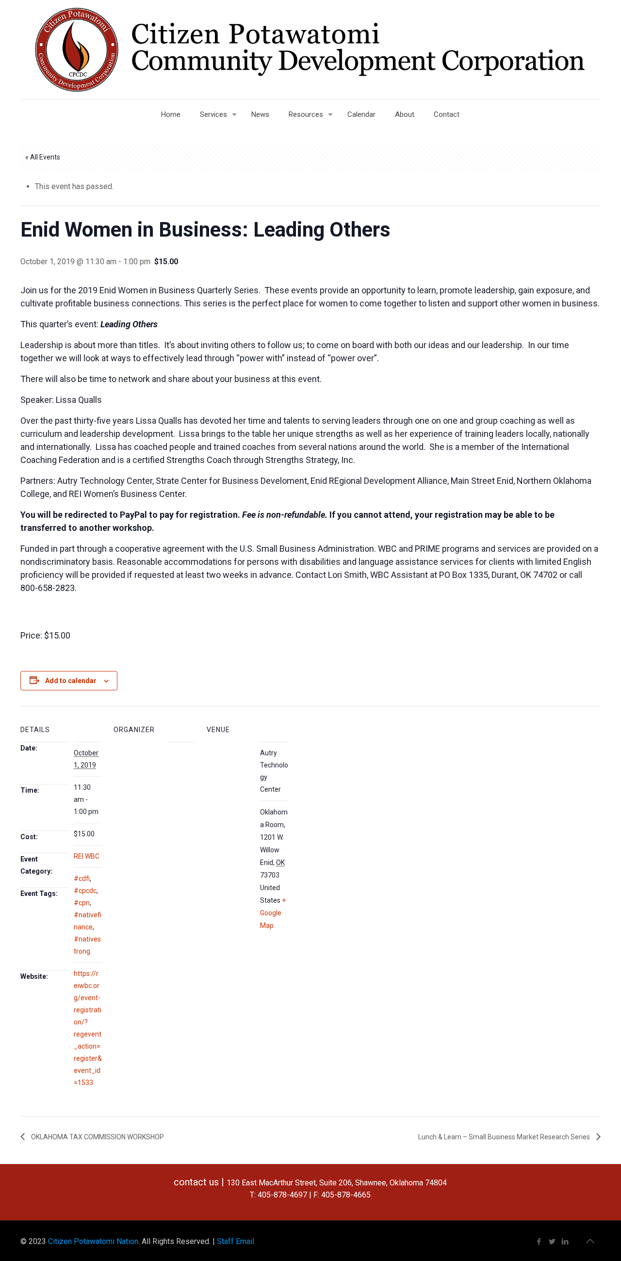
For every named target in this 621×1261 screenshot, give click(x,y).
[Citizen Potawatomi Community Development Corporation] (310, 49)
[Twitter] (552, 1241)
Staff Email (235, 1241)
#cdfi (82, 878)
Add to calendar (71, 681)
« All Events (42, 157)
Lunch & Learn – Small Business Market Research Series (504, 1137)
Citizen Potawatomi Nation (93, 1241)
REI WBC (86, 856)
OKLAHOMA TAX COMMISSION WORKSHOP (97, 1137)
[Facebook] (539, 1241)
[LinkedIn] (565, 1241)
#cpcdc (85, 890)
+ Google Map (273, 912)
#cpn (82, 903)
